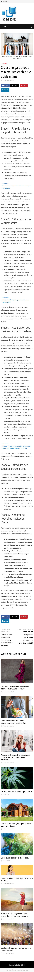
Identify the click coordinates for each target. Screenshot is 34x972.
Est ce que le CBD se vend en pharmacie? (16, 791)
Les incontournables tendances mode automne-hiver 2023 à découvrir (15, 687)
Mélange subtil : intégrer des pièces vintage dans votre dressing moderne (15, 914)
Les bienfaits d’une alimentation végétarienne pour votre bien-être (13, 722)
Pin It (24, 85)
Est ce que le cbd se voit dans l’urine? (15, 858)
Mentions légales (11, 970)
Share (6, 85)
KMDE (23, 965)
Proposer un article (22, 970)
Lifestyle (4, 63)
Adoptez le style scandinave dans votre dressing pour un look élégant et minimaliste (15, 757)
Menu (6, 27)
